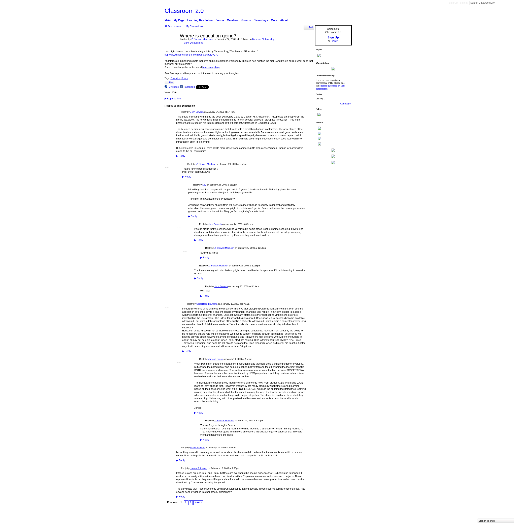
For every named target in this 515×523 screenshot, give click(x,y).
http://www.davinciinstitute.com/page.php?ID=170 (191, 54)
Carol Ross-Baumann (206, 304)
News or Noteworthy (263, 39)
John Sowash (197, 112)
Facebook (189, 87)
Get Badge (345, 103)
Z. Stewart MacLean (202, 39)
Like (171, 82)
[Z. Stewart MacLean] (171, 45)
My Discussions (194, 26)
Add (311, 27)
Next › (198, 502)
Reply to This (173, 98)
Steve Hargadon (192, 518)
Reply (180, 156)
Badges (309, 518)
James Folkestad (198, 468)
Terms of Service (343, 518)
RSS (167, 509)
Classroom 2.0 (184, 10)
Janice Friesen (215, 359)
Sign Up (453, 2)
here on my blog (211, 67)
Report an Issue (324, 518)
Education (175, 78)
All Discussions (173, 26)
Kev (204, 185)
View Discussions (193, 42)
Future (184, 78)
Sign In (464, 2)
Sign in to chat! (487, 521)
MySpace (174, 87)
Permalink (178, 112)
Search (511, 2)
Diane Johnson (197, 447)
